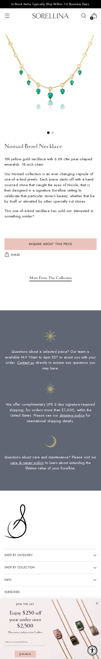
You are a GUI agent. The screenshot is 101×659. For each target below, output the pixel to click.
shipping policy (72, 415)
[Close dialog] (97, 603)
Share (15, 255)
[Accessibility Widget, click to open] (92, 650)
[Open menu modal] (7, 16)
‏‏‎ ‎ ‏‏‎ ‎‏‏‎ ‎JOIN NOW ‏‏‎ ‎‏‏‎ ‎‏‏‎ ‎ (25, 654)
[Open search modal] (83, 16)
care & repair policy (27, 462)
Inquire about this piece (50, 244)
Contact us (25, 362)
